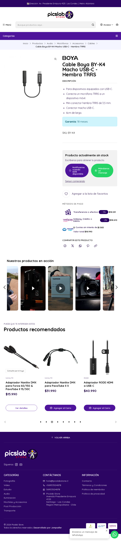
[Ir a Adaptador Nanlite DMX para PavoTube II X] (60, 357)
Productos (37, 43)
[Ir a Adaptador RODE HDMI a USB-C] (99, 357)
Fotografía (9, 480)
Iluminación (10, 497)
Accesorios (78, 43)
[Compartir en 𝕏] (72, 246)
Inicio (25, 43)
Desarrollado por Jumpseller (48, 527)
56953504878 (53, 489)
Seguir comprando (75, 181)
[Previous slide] (6, 422)
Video (7, 485)
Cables (91, 43)
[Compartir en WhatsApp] (80, 246)
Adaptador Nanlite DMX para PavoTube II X (60, 384)
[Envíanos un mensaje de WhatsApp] (114, 534)
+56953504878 (53, 485)
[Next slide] (114, 422)
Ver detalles (21, 408)
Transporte (9, 510)
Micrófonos (62, 43)
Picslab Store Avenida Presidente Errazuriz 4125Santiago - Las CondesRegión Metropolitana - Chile (61, 499)
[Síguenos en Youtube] (20, 464)
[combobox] (56, 25)
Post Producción (12, 506)
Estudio (8, 489)
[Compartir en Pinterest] (88, 246)
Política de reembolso (93, 489)
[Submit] (93, 25)
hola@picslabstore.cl (57, 480)
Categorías (9, 36)
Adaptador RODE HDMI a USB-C (98, 384)
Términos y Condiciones (94, 485)
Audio (50, 43)
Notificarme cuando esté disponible (78, 170)
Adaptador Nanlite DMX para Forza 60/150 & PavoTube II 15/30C (21, 386)
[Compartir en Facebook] (65, 246)
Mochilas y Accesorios (15, 502)
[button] (41, 422)
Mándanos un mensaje (103, 170)
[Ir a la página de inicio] (60, 15)
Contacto (87, 480)
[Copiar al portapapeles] (95, 246)
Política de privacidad (93, 493)
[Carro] (117, 24)
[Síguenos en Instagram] (16, 464)
